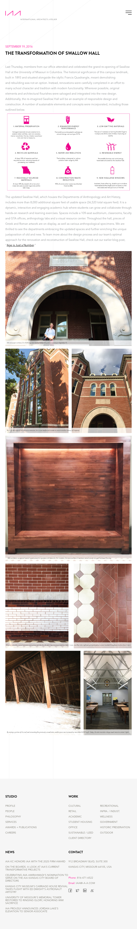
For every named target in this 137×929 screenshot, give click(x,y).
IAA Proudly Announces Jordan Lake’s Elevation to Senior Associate (31, 910)
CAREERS (10, 833)
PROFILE (10, 806)
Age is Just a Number (20, 245)
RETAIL (72, 811)
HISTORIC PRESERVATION (115, 827)
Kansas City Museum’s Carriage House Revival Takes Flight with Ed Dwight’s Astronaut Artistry (36, 889)
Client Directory (79, 838)
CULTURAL (74, 806)
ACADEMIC (75, 816)
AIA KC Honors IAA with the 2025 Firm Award (35, 861)
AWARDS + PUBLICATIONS (21, 827)
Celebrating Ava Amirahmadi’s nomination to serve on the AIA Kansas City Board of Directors (36, 878)
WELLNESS (106, 816)
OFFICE (72, 827)
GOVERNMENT (109, 822)
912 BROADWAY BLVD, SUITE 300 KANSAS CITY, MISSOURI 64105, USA (90, 864)
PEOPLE (9, 811)
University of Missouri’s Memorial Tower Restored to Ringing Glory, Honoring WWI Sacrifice (34, 900)
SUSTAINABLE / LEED (80, 833)
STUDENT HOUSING (80, 822)
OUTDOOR (106, 833)
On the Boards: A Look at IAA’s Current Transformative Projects (32, 868)
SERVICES (11, 822)
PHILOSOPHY (13, 816)
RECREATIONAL (109, 806)
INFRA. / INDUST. (110, 811)
